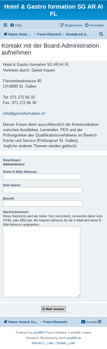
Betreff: (9, 198)
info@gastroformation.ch (24, 113)
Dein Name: (12, 185)
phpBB (38, 332)
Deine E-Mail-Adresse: (20, 171)
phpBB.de (74, 337)
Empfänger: (12, 160)
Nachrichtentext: (16, 212)
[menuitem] (16, 25)
